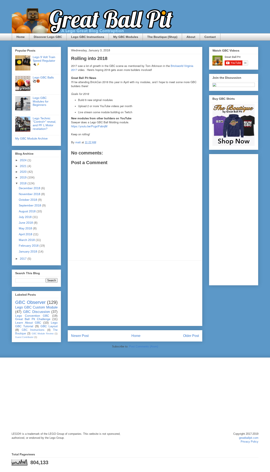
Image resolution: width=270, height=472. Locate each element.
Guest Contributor (24, 337)
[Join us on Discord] (233, 86)
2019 (23, 177)
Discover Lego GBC (48, 37)
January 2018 (28, 251)
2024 (23, 160)
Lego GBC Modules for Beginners (41, 101)
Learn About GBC (28, 322)
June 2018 (26, 222)
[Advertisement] (135, 293)
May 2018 (26, 228)
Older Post (191, 336)
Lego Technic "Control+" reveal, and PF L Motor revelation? (44, 123)
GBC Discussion (36, 312)
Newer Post (80, 336)
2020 (23, 171)
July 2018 (25, 217)
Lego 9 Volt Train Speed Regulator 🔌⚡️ (44, 60)
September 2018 (30, 205)
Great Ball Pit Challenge (32, 319)
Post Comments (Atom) (143, 346)
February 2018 (29, 245)
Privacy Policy (249, 441)
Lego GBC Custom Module (36, 307)
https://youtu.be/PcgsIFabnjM (89, 126)
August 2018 (27, 211)
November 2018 (30, 194)
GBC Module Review (43, 333)
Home (20, 37)
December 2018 (30, 188)
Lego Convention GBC (32, 315)
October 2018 (28, 199)
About (190, 37)
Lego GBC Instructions (87, 37)
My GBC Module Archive (31, 138)
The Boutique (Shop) (162, 37)
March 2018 (27, 240)
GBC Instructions (33, 329)
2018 (23, 183)
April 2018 (26, 234)
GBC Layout (49, 326)
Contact (210, 37)
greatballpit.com (248, 437)
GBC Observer (30, 302)
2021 (23, 166)
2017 (23, 258)
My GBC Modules (125, 37)
